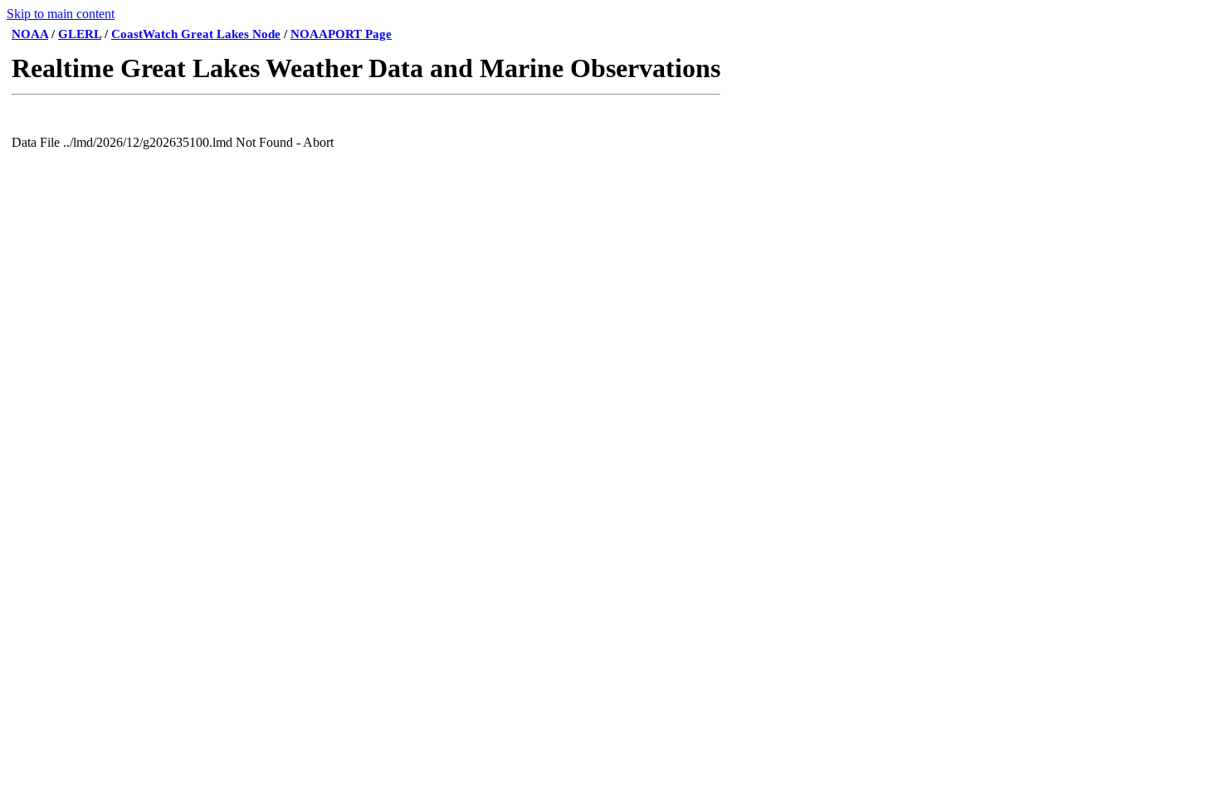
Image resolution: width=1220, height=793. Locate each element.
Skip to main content (61, 14)
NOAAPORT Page (341, 34)
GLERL (79, 34)
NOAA (30, 34)
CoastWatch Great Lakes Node (196, 34)
